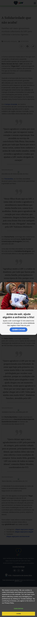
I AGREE (18, 613)
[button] (34, 285)
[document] (18, 308)
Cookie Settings (18, 608)
